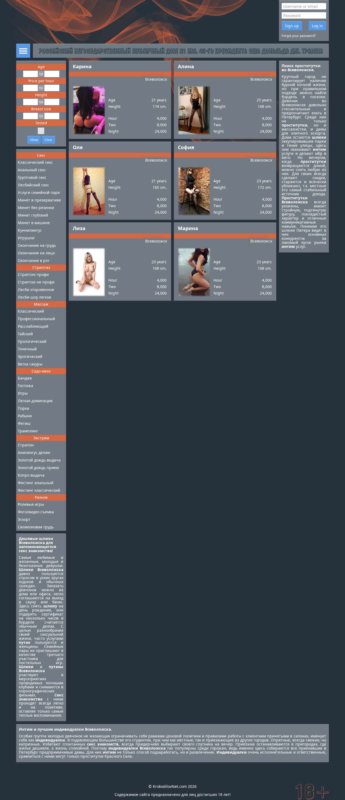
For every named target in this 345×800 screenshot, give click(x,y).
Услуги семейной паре (39, 192)
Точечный (27, 348)
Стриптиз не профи (36, 282)
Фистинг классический (39, 490)
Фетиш (24, 423)
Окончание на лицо (36, 252)
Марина (188, 228)
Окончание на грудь (37, 245)
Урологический (32, 341)
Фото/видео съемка (36, 511)
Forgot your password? (299, 35)
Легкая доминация (35, 400)
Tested (41, 122)
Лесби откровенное (36, 289)
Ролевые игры (31, 504)
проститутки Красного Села (106, 756)
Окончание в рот (34, 260)
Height (41, 94)
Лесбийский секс (33, 184)
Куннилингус (30, 230)
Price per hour (41, 80)
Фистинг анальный (35, 482)
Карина (82, 66)
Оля (78, 147)
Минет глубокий (33, 215)
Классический (31, 311)
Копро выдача (31, 475)
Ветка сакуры (30, 364)
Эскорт (24, 519)
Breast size (41, 108)
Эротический (30, 356)
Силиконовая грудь (36, 526)
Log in (317, 25)
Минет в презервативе (39, 200)
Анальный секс (32, 169)
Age (41, 66)
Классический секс (35, 162)
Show (34, 140)
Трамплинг (28, 430)
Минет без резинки (36, 207)
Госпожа (25, 385)
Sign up (292, 25)
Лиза (79, 228)
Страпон (26, 444)
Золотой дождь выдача (39, 460)
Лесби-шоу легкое (34, 297)
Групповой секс (32, 177)
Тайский (25, 333)
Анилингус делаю (34, 452)
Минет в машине (34, 222)
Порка (23, 408)
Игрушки (26, 237)
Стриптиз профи (33, 274)
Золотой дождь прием (38, 467)
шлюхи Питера (296, 230)
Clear (48, 140)
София (186, 147)
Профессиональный (36, 318)
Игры (23, 393)
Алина (186, 66)
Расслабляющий (33, 326)
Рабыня (25, 415)
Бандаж (25, 378)
